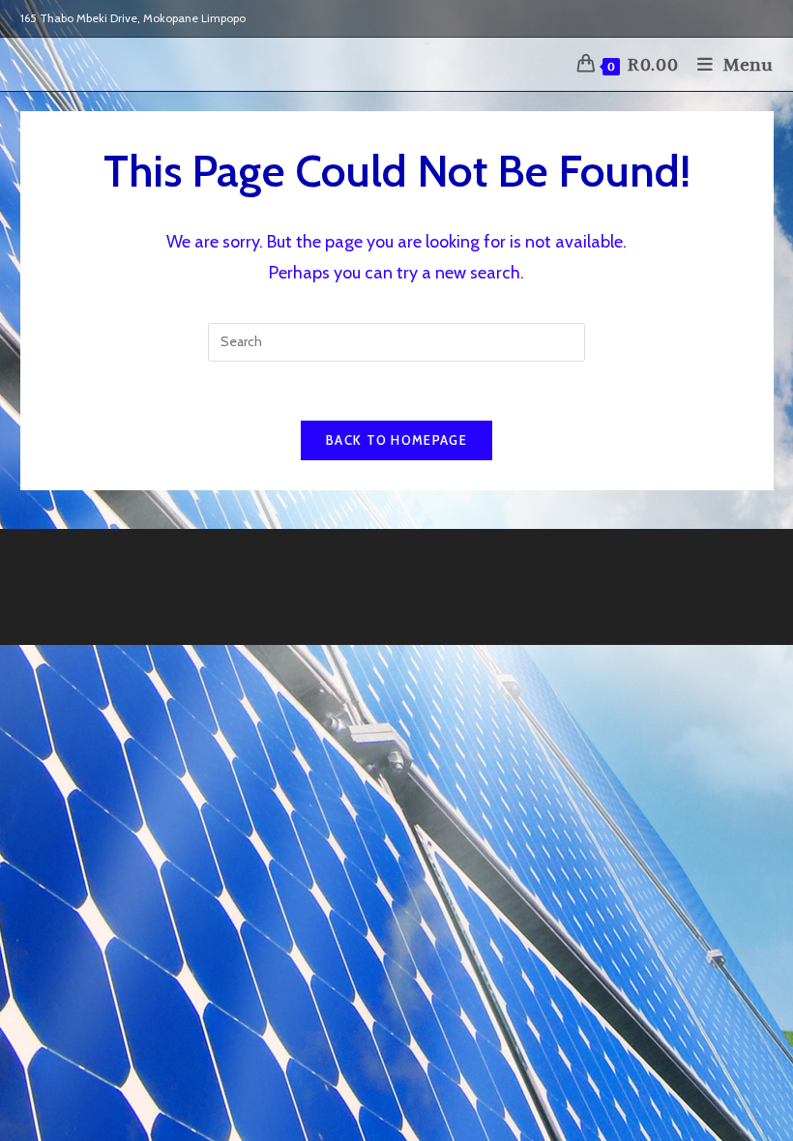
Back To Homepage (396, 440)
